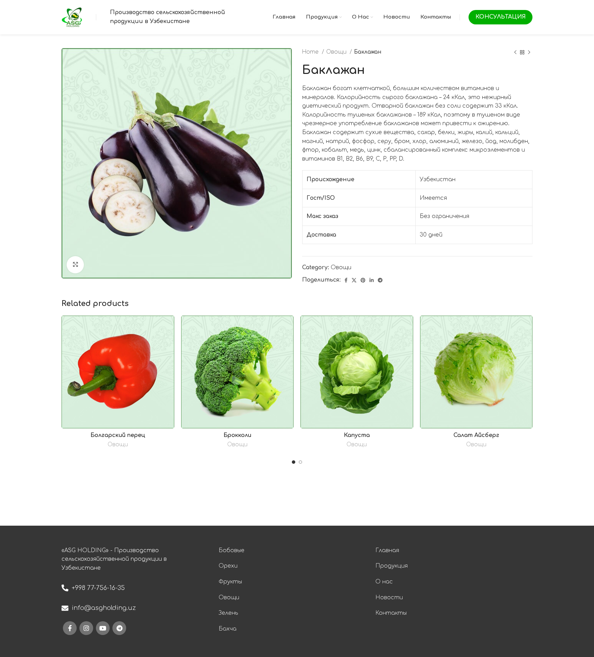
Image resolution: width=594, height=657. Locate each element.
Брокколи (237, 435)
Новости (389, 597)
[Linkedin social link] (371, 280)
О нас (384, 582)
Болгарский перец (117, 435)
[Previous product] (515, 52)
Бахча (227, 629)
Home (311, 52)
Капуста (357, 435)
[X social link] (354, 280)
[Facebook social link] (346, 280)
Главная (387, 550)
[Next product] (529, 52)
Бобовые (231, 550)
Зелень (228, 613)
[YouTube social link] (103, 628)
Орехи (228, 566)
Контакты (391, 613)
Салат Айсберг (476, 435)
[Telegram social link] (380, 280)
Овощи (337, 52)
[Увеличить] (75, 264)
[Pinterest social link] (363, 280)
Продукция (391, 566)
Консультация (500, 17)
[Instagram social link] (86, 628)
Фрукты (230, 582)
